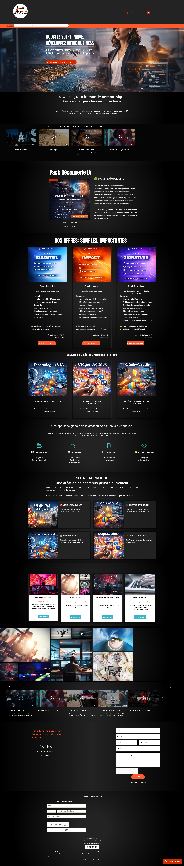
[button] (148, 12)
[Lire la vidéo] (21, 137)
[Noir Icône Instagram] (93, 847)
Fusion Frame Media (92, 796)
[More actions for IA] (8, 126)
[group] (92, 203)
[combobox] (168, 687)
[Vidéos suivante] (138, 137)
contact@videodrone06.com (45, 751)
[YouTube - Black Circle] (90, 847)
